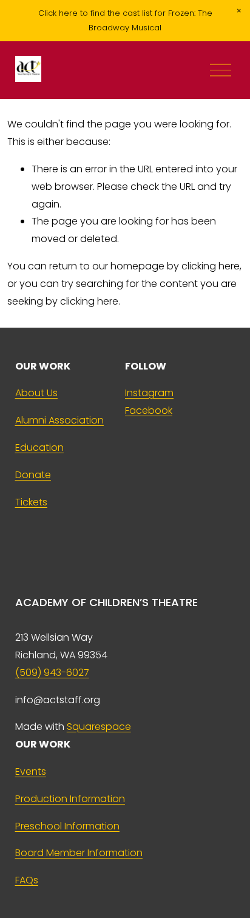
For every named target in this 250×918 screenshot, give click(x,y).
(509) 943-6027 (52, 673)
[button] (239, 11)
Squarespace (99, 727)
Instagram (149, 393)
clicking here (210, 266)
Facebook (148, 410)
